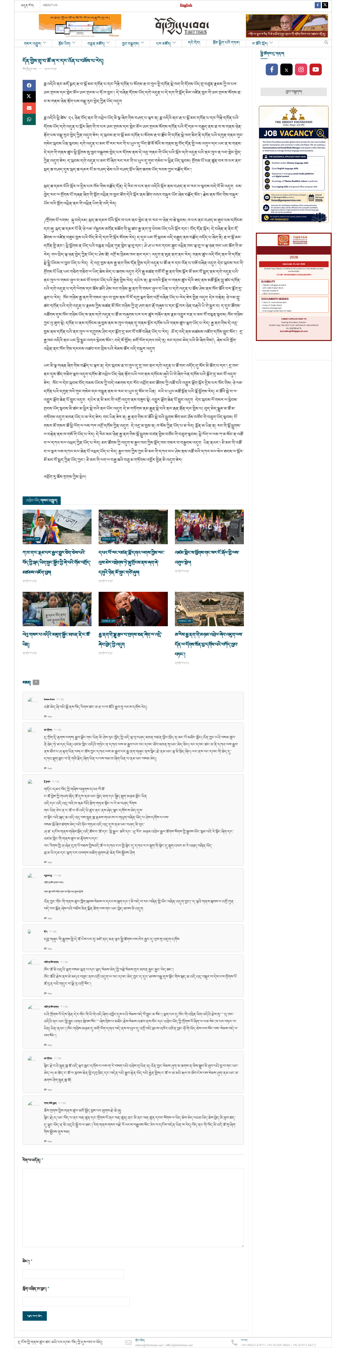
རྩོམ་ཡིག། (64, 44)
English (186, 6)
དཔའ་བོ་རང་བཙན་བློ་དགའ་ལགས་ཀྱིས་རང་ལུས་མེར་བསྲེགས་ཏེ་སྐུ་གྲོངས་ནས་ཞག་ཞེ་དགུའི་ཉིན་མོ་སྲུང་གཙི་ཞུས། (132, 562)
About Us (50, 5)
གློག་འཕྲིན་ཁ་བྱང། (36, 1289)
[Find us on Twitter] (325, 6)
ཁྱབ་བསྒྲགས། (130, 44)
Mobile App (32, 539)
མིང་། (28, 1261)
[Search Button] (326, 43)
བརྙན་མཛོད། (96, 44)
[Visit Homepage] (182, 26)
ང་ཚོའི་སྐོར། (260, 44)
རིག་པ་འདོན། (33, 1160)
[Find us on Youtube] (316, 70)
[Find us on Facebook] (318, 6)
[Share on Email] (29, 108)
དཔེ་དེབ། (194, 43)
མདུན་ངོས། (27, 5)
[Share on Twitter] (29, 96)
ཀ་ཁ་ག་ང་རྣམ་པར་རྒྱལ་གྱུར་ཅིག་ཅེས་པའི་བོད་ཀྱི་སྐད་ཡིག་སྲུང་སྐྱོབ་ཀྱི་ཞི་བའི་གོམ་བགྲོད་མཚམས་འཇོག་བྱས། (57, 562)
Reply (50, 716)
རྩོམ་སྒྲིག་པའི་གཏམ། (226, 43)
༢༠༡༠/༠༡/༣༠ (50, 69)
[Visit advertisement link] (80, 26)
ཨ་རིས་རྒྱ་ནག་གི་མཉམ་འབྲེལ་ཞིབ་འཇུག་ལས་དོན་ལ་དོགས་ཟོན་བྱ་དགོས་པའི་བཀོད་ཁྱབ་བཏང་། (209, 644)
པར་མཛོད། (163, 44)
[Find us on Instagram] (301, 70)
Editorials (32, 621)
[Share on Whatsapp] (29, 119)
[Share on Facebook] (29, 85)
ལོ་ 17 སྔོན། (60, 699)
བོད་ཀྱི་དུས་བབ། (30, 69)
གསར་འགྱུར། (32, 44)
